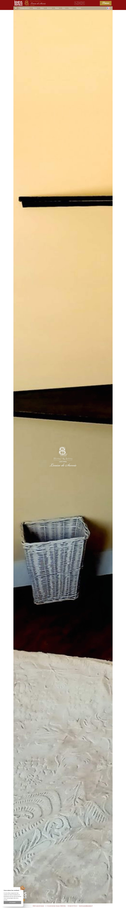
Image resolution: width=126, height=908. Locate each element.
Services (35, 8)
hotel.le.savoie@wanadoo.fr (86, 906)
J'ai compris (12, 902)
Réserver (105, 3)
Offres (42, 8)
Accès (63, 8)
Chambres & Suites (24, 8)
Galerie (57, 8)
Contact (71, 8)
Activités (49, 8)
